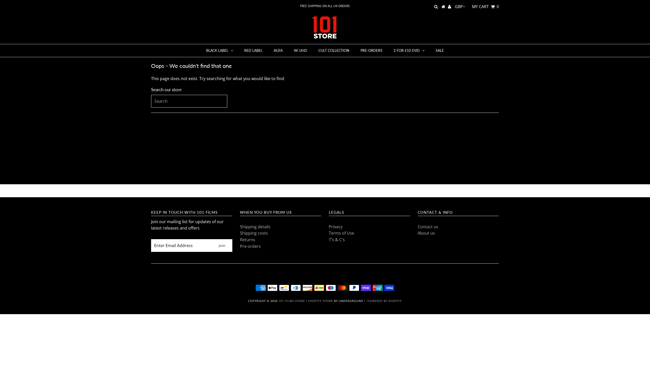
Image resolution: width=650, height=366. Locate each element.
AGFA (278, 50)
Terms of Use (341, 233)
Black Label (217, 50)
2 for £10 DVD (407, 50)
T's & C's (337, 239)
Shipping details (255, 227)
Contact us (428, 227)
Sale (440, 50)
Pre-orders (371, 50)
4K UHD (300, 50)
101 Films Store (292, 301)
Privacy (336, 227)
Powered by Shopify (384, 301)
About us (426, 233)
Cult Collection (333, 50)
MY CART (485, 6)
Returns (247, 239)
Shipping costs (254, 233)
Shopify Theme (320, 301)
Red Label (253, 50)
